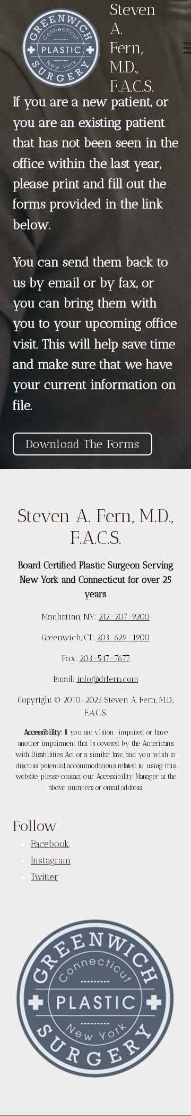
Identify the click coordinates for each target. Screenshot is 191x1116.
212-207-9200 (124, 617)
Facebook (50, 843)
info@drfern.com (107, 679)
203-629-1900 (123, 637)
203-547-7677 (105, 658)
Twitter (44, 876)
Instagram (51, 860)
